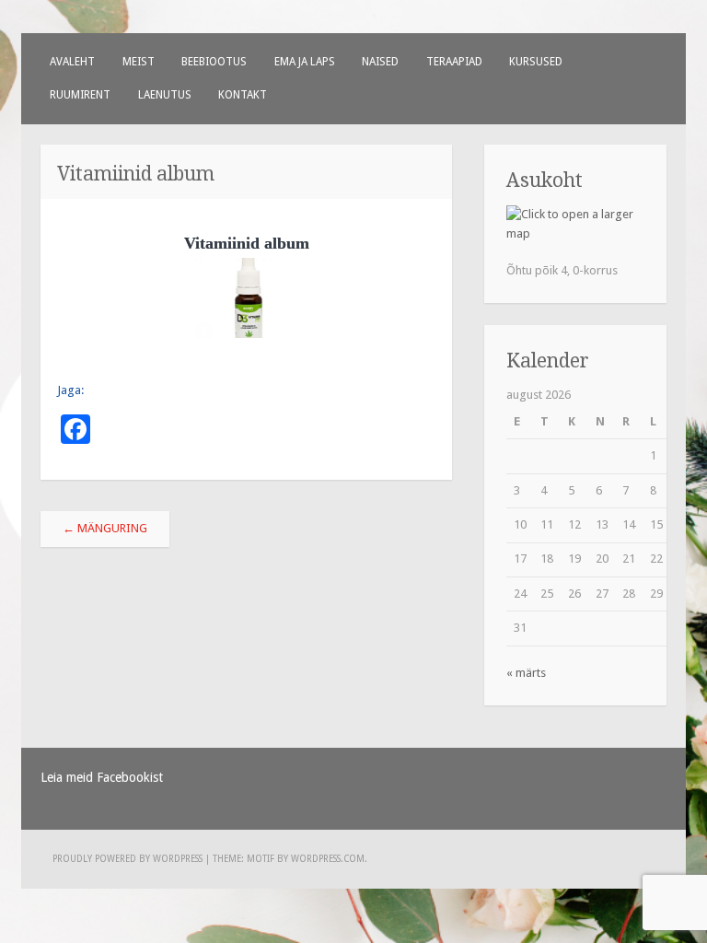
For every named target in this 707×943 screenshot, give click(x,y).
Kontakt (242, 94)
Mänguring (105, 528)
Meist (138, 61)
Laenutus (164, 94)
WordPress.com (328, 859)
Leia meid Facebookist (102, 777)
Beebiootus (214, 61)
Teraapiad (454, 61)
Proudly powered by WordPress (127, 859)
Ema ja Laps (304, 61)
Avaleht (72, 61)
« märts (526, 673)
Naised (380, 61)
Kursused (535, 61)
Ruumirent (80, 94)
